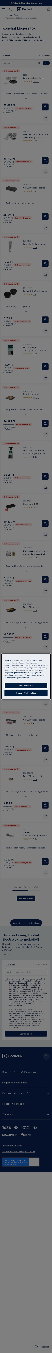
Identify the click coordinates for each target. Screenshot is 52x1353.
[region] (26, 676)
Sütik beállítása (25, 685)
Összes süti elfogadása (26, 693)
